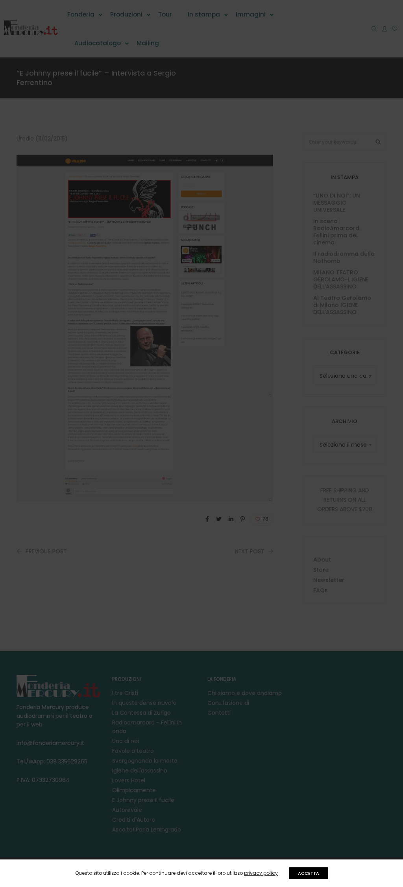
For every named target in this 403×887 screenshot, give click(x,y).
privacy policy (261, 873)
